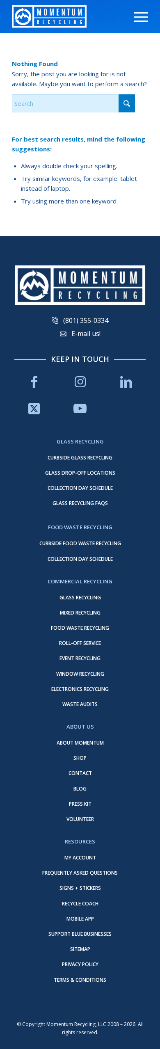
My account (80, 857)
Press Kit (80, 803)
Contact (80, 773)
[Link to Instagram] (80, 382)
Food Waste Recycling (80, 627)
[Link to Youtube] (80, 408)
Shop (80, 757)
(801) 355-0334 (85, 320)
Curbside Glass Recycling (80, 457)
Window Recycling (80, 673)
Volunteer (80, 819)
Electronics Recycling (80, 689)
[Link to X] (34, 408)
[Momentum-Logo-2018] (66, 16)
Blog (80, 788)
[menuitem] (137, 16)
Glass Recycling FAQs (80, 503)
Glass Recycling (80, 597)
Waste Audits (80, 704)
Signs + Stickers (80, 887)
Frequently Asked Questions (80, 872)
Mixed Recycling (80, 612)
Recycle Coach (80, 903)
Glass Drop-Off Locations (80, 472)
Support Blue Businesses (80, 933)
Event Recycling (80, 658)
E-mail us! (86, 333)
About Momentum (80, 742)
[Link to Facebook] (34, 382)
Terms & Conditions (80, 979)
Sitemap (80, 949)
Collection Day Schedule (80, 488)
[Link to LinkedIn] (126, 382)
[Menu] (137, 16)
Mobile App (80, 918)
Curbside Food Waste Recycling (80, 543)
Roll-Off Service (80, 643)
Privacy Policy (80, 964)
